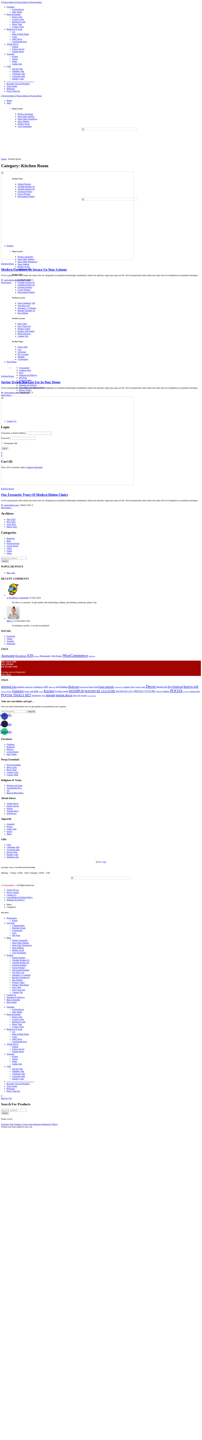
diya (170, 686)
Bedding (63, 687)
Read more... (6, 282)
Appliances (38, 687)
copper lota (128, 687)
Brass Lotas (12, 767)
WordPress (91, 656)
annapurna (29, 687)
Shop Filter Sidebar (26, 116)
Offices (159, 691)
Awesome (8, 655)
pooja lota (195, 691)
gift (31, 691)
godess (41, 691)
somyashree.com (11, 280)
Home (3, 159)
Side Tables (12, 754)
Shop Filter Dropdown (27, 119)
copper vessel (140, 687)
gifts (36, 691)
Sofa (43, 696)
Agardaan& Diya (14, 788)
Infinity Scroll (24, 124)
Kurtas (9, 826)
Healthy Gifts (12, 854)
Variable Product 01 (26, 282)
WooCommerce (75, 655)
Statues (10, 808)
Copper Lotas (12, 772)
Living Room (12, 752)
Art (8, 790)
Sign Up (31, 711)
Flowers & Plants (6, 691)
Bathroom (52, 687)
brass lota (93, 687)
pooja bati (186, 691)
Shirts (9, 834)
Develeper (21, 655)
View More (6, 674)
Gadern (27, 691)
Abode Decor (12, 803)
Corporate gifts (13, 849)
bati (57, 687)
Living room (61, 691)
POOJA (176, 691)
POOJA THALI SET (16, 695)
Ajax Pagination (25, 126)
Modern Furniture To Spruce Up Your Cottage (34, 269)
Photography (45, 656)
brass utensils (106, 686)
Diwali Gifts (12, 852)
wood (83, 695)
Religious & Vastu (14, 785)
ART (45, 687)
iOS (30, 655)
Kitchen (49, 691)
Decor (151, 686)
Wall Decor (11, 813)
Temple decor (12, 811)
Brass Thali (11, 770)
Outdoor (166, 691)
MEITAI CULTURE (145, 691)
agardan (20, 687)
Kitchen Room (7, 264)
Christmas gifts (13, 847)
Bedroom (73, 686)
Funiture (18, 691)
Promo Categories (25, 114)
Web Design (56, 656)
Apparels (10, 824)
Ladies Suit (11, 829)
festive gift (191, 686)
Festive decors (13, 806)
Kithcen (10, 749)
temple (50, 695)
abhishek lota (9, 686)
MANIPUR (76, 691)
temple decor (64, 695)
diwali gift (161, 686)
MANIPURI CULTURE (99, 691)
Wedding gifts (13, 857)
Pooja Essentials (14, 765)
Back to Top (6, 1098)
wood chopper (91, 696)
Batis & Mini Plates (15, 793)
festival (178, 686)
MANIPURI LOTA (124, 691)
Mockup (36, 656)
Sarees (9, 831)
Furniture (11, 744)
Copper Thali (12, 775)
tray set (76, 695)
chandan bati (119, 687)
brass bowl (84, 687)
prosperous (36, 695)
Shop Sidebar (23, 121)
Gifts (9, 845)
